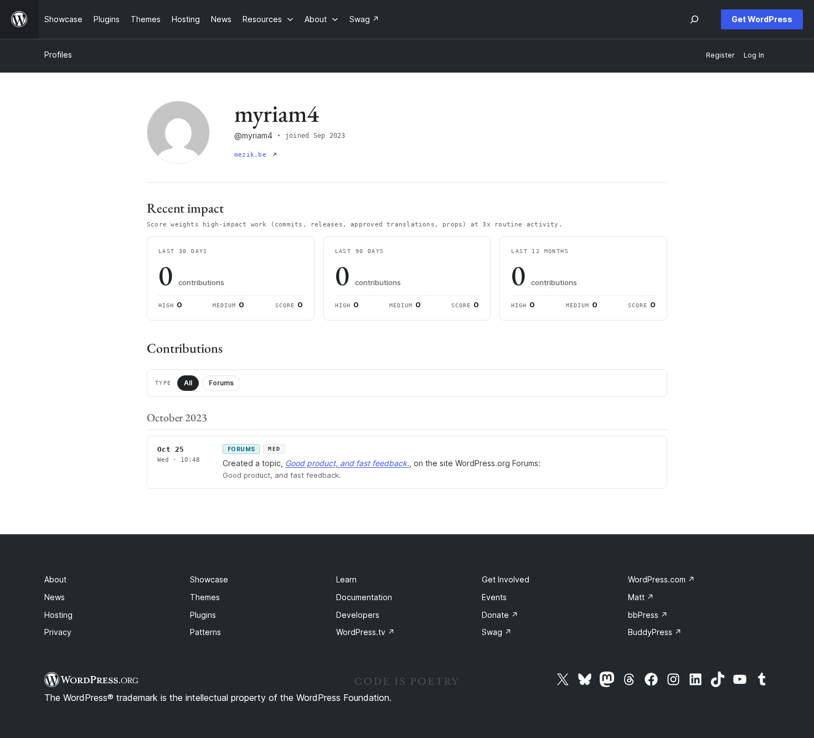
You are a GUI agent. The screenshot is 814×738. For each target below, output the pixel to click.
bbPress (648, 615)
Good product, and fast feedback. (347, 463)
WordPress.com (661, 579)
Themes (205, 597)
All (188, 383)
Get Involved (505, 579)
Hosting (58, 615)
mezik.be (252, 154)
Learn (346, 579)
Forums (221, 383)
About (55, 579)
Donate (500, 615)
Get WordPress (761, 19)
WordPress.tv (365, 632)
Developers (357, 615)
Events (494, 597)
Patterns (205, 632)
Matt (641, 597)
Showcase (209, 579)
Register (720, 55)
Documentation (364, 597)
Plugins (203, 615)
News (54, 597)
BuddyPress (655, 632)
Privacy (57, 632)
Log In (754, 55)
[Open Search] (694, 19)
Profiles (58, 54)
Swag (497, 632)
